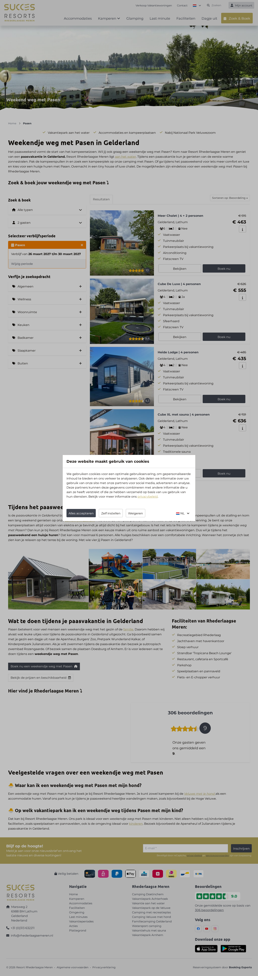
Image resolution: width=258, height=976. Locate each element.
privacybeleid (147, 496)
